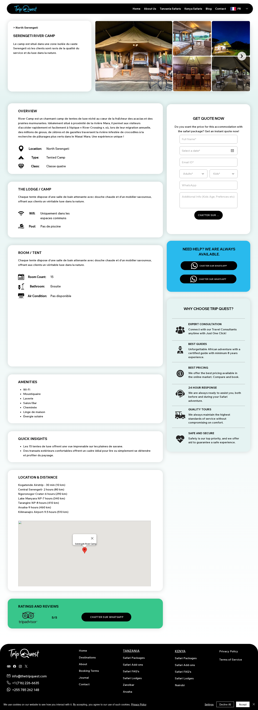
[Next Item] (241, 56)
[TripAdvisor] (9, 666)
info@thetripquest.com (29, 676)
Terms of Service (230, 659)
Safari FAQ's (131, 671)
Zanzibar (128, 685)
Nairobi (180, 685)
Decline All (225, 704)
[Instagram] (20, 666)
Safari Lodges (132, 678)
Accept (243, 704)
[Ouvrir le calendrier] (232, 150)
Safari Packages (134, 657)
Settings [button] (209, 704)
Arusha (127, 691)
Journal (84, 677)
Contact (84, 684)
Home (83, 650)
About (83, 664)
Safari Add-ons (133, 664)
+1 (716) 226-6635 (25, 683)
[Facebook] (14, 666)
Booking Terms (89, 670)
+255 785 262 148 (25, 690)
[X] (26, 666)
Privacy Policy (228, 651)
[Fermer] (254, 704)
